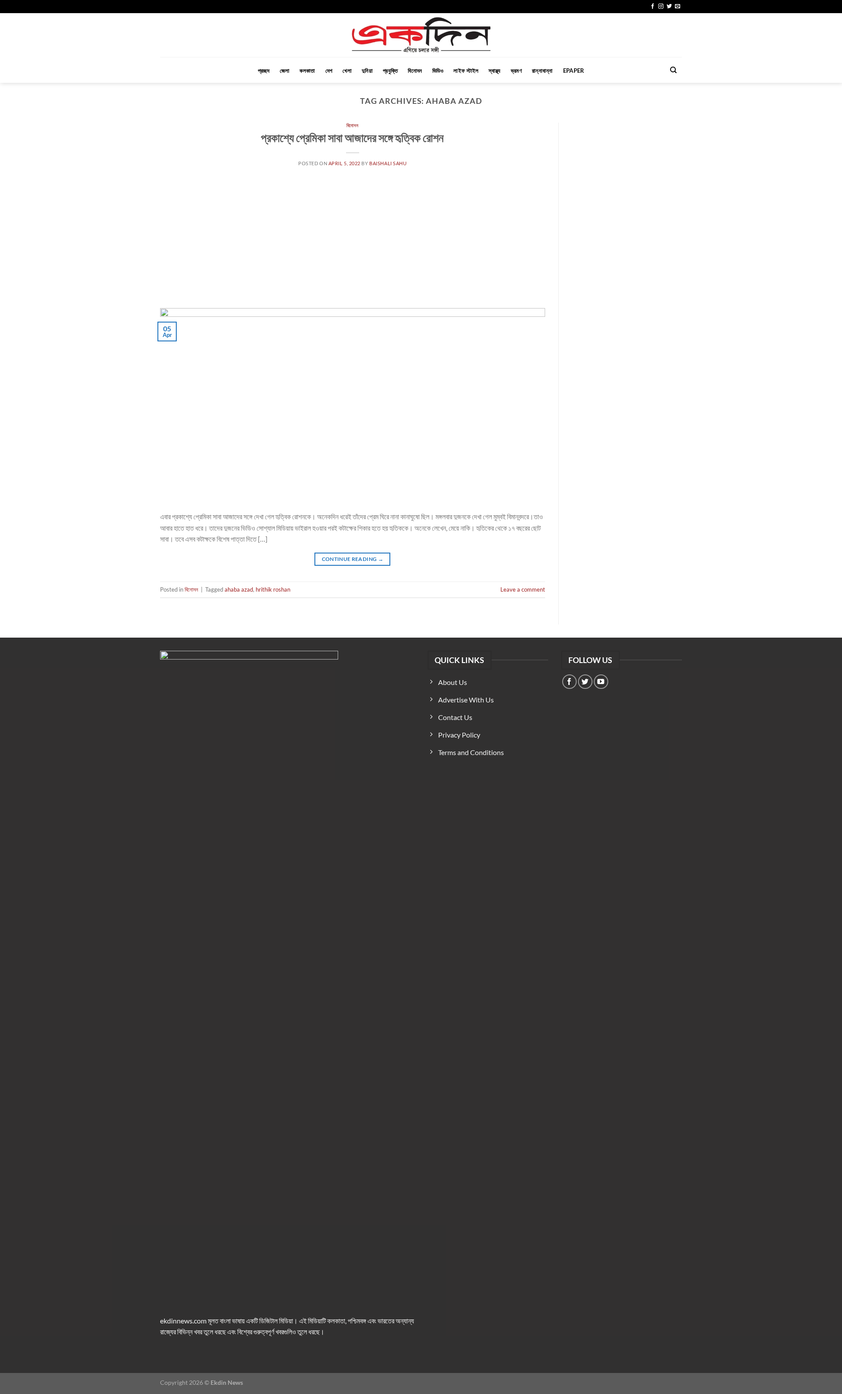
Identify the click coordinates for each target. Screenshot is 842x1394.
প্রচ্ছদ (264, 70)
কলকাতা (307, 70)
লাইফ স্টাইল (465, 70)
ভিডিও (438, 70)
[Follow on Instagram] (661, 7)
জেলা (285, 70)
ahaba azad (239, 589)
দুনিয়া (367, 70)
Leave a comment (522, 589)
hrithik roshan (273, 589)
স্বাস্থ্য (494, 70)
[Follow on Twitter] (669, 7)
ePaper (574, 70)
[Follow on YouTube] (601, 681)
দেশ (329, 70)
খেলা (347, 70)
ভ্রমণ (516, 70)
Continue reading (353, 559)
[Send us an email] (677, 7)
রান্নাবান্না (542, 70)
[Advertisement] (352, 242)
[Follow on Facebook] (652, 7)
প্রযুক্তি (390, 70)
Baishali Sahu (388, 163)
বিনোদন (415, 70)
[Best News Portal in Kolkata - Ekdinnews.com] (421, 35)
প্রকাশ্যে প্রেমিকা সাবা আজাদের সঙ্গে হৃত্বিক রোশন (352, 137)
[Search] (673, 70)
